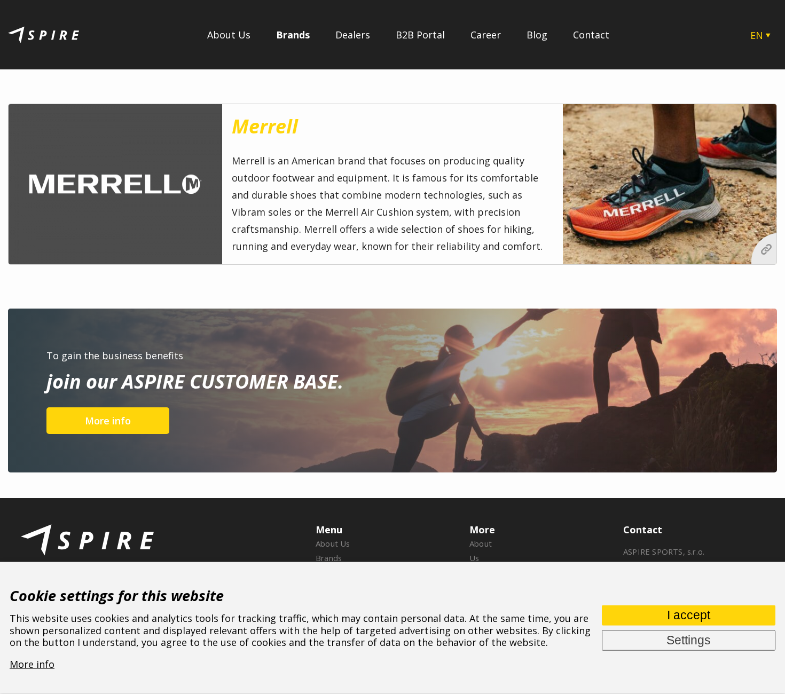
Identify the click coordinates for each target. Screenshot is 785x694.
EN (756, 35)
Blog (537, 34)
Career (485, 34)
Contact (591, 34)
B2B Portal (420, 34)
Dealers (352, 34)
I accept (688, 614)
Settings (688, 639)
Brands (293, 34)
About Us (228, 34)
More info (108, 420)
